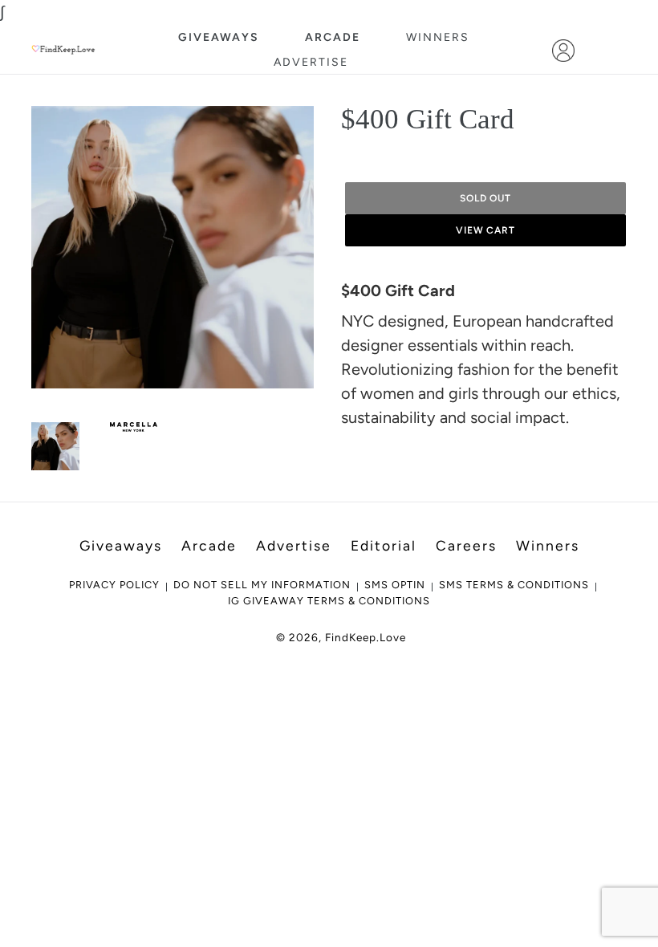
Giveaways (218, 37)
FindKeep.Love (365, 637)
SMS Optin (394, 585)
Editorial (383, 545)
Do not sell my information (262, 585)
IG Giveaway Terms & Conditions (329, 601)
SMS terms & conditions (514, 585)
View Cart (486, 230)
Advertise (311, 62)
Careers (466, 545)
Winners (437, 37)
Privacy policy (114, 585)
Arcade (332, 37)
